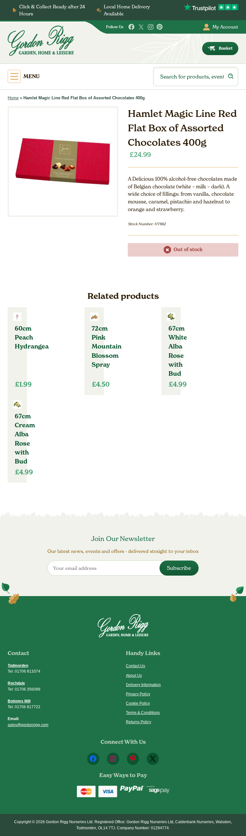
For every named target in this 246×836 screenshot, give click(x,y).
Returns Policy (138, 722)
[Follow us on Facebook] (131, 27)
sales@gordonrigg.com (28, 725)
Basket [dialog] (226, 48)
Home (13, 97)
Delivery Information (143, 685)
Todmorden (18, 665)
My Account (225, 26)
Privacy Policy (138, 694)
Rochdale (16, 683)
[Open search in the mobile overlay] (195, 76)
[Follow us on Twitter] (141, 27)
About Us (134, 675)
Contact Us (135, 666)
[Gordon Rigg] (41, 40)
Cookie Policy (138, 703)
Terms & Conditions (143, 712)
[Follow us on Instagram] (150, 27)
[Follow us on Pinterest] (160, 27)
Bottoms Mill (19, 701)
